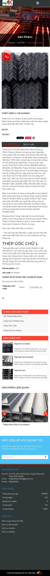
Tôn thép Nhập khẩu (12, 316)
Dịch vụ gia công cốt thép (12, 521)
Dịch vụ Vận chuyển (10, 525)
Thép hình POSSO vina (13, 321)
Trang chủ (11, 43)
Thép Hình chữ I (19, 370)
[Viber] (33, 138)
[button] (45, 413)
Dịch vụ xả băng (8, 532)
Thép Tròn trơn (10, 326)
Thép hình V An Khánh (22, 344)
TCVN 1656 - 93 (35, 287)
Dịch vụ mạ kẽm (8, 528)
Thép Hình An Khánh (35, 43)
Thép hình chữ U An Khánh (23, 357)
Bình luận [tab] (28, 144)
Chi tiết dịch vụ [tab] (11, 144)
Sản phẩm (21, 43)
